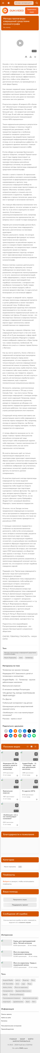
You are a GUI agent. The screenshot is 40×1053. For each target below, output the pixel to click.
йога (17, 984)
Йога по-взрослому (21, 987)
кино (21, 658)
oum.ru (18, 980)
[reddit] (15, 735)
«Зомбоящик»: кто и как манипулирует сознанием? (10, 817)
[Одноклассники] (15, 731)
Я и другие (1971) (28, 791)
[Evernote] (34, 735)
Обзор (22, 1039)
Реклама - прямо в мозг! (12, 719)
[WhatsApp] (20, 735)
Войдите (6, 881)
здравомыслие (18, 1002)
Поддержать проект (20, 905)
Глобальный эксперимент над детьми (17, 703)
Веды (29, 984)
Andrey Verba (7, 987)
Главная (13, 1039)
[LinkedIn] (10, 735)
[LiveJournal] (34, 731)
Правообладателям (7, 1029)
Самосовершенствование (11, 998)
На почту (6, 27)
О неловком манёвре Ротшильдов (16, 689)
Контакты (4, 1021)
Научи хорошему (10, 867)
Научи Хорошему (10, 658)
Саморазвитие (8, 991)
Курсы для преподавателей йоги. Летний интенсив (24, 942)
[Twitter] (29, 731)
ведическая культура (30, 998)
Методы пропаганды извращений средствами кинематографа (20, 653)
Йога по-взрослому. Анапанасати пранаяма (22, 953)
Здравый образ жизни (23, 991)
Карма (5, 995)
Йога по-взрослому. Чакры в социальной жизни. (24, 964)
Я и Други (7, 699)
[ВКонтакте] (10, 731)
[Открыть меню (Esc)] (3, 3)
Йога (33, 980)
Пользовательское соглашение (11, 1026)
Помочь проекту (6, 1014)
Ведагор (26, 980)
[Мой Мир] (24, 731)
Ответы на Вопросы (16, 995)
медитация (6, 1002)
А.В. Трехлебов (8, 984)
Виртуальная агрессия (11, 686)
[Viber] (24, 735)
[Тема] (8, 3)
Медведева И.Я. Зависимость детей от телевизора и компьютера (10, 766)
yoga (23, 984)
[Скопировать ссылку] (6, 731)
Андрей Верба (8, 980)
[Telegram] (20, 731)
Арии (28, 1002)
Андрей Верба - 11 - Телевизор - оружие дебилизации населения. (29, 766)
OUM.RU (29, 1045)
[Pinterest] (6, 735)
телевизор (29, 658)
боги (33, 1002)
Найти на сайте (6, 1018)
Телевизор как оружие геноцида (16, 670)
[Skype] (29, 735)
